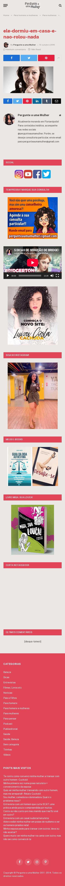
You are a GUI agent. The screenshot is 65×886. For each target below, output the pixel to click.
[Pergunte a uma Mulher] (32, 5)
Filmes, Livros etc (12, 687)
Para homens (10, 703)
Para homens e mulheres (16, 708)
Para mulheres (11, 713)
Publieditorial (10, 729)
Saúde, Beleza (11, 739)
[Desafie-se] (45, 485)
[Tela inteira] (57, 275)
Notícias (7, 692)
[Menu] (5, 5)
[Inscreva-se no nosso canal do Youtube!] (28, 177)
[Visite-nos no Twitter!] (46, 177)
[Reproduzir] (8, 275)
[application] (33, 262)
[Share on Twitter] (11, 58)
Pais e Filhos (10, 698)
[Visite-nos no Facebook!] (37, 177)
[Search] (60, 5)
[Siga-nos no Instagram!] (19, 177)
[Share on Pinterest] (46, 58)
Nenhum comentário (16, 49)
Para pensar (9, 718)
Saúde (6, 734)
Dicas (6, 677)
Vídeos (6, 754)
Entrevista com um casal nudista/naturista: (26, 818)
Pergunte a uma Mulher (24, 45)
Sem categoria (11, 744)
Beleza (7, 672)
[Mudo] (52, 275)
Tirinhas (7, 749)
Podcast (7, 723)
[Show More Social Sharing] (58, 58)
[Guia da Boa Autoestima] (19, 485)
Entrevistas (9, 682)
